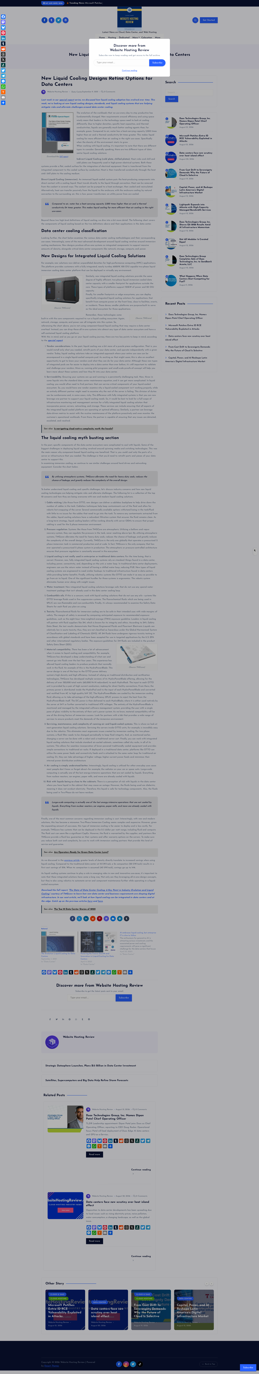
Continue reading (129, 71)
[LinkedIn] (3, 38)
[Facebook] (3, 16)
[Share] (3, 102)
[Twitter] (3, 70)
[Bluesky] (3, 27)
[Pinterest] (3, 33)
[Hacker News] (3, 92)
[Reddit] (3, 49)
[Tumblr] (3, 43)
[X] (3, 59)
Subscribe (157, 63)
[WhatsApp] (3, 86)
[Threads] (3, 54)
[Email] (3, 97)
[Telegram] (3, 76)
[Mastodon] (3, 22)
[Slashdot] (3, 65)
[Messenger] (3, 81)
